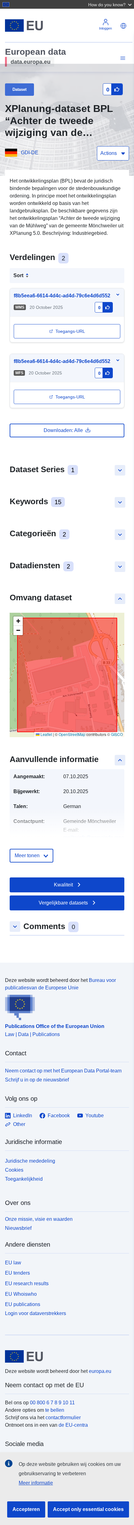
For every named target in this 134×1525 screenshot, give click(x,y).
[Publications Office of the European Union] (64, 1006)
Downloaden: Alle (63, 430)
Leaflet (46, 734)
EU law (13, 1262)
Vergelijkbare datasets (63, 902)
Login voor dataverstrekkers (35, 1313)
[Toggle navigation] (122, 58)
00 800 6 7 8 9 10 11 (52, 1402)
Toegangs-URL (70, 331)
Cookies (14, 1170)
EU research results (27, 1283)
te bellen (54, 1410)
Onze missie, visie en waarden (39, 1219)
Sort (18, 275)
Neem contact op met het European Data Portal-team (63, 1070)
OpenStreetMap (72, 734)
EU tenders (17, 1273)
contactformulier (63, 1417)
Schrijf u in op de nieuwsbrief (37, 1079)
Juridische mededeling (30, 1161)
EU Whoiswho (21, 1294)
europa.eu (100, 1371)
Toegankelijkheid (24, 1179)
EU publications (22, 1304)
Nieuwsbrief (18, 1228)
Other (19, 1124)
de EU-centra (73, 1425)
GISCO (117, 734)
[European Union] (64, 1356)
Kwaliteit (63, 884)
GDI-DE (29, 152)
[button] (110, 4)
